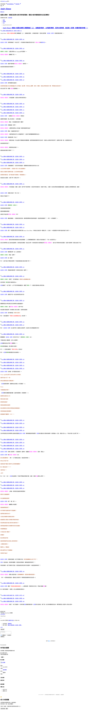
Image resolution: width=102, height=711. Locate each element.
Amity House (5, 9)
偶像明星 (10, 623)
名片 (4, 22)
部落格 (4, 21)
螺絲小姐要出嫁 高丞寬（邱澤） (15, 625)
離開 (7, 708)
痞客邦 (9, 620)
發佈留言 (2, 636)
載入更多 (2, 629)
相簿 (4, 20)
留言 (12, 620)
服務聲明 (62, 694)
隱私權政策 (58, 694)
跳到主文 (2, 11)
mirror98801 (2, 614)
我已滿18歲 (3, 708)
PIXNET (42, 694)
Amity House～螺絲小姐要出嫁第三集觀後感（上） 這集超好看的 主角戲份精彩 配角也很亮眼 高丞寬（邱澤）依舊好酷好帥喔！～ (45, 28)
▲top (1, 627)
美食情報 (10, 17)
